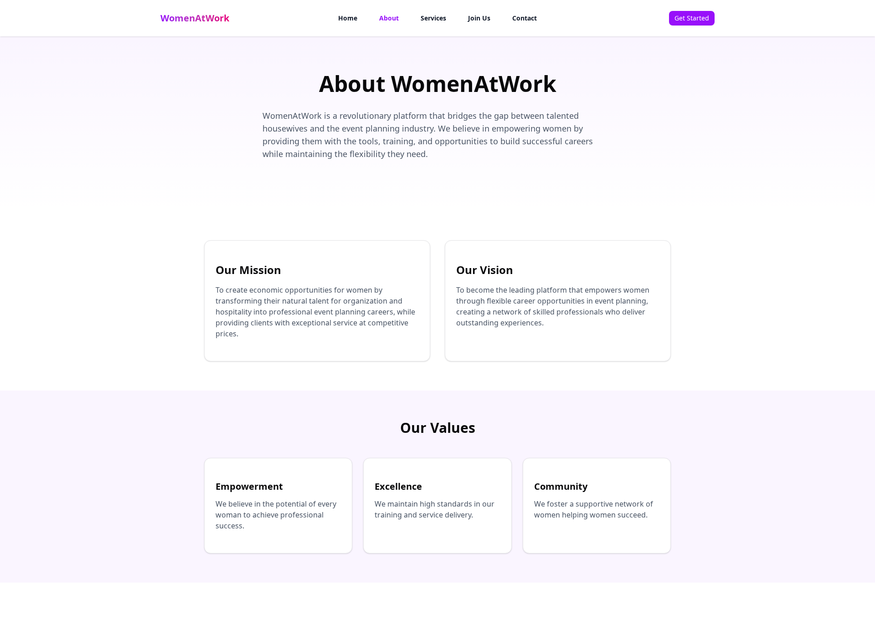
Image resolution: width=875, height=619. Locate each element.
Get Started (691, 18)
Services (433, 18)
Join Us (479, 18)
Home (347, 18)
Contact (524, 18)
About (389, 18)
